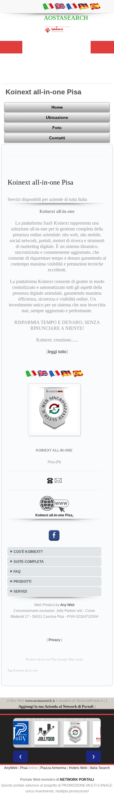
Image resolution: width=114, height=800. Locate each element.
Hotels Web (78, 768)
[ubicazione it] (48, 6)
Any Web (67, 605)
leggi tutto (57, 351)
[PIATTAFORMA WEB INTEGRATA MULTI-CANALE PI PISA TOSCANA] (75, 733)
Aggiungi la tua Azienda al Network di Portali (56, 706)
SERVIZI (20, 591)
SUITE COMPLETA (28, 562)
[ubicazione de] (83, 6)
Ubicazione (57, 117)
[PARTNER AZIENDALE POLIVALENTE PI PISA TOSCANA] (17, 733)
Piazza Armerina (53, 768)
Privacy (54, 640)
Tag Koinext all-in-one (22, 670)
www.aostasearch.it (40, 700)
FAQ (16, 572)
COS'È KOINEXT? (28, 552)
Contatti (57, 138)
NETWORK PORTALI (77, 780)
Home (57, 107)
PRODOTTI (22, 581)
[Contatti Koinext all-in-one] (54, 480)
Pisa (23, 768)
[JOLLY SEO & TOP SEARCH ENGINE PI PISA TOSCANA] (46, 733)
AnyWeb (11, 768)
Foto (57, 127)
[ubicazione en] (60, 6)
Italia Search (100, 768)
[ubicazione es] (95, 6)
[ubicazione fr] (71, 6)
